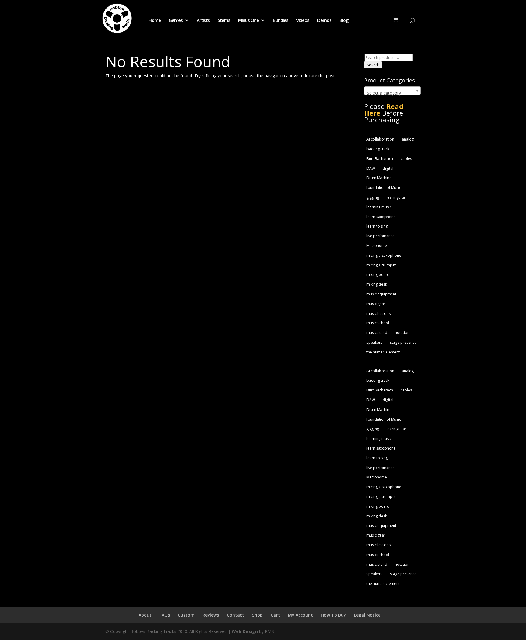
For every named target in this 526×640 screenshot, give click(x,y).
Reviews (210, 615)
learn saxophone (381, 216)
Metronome (376, 245)
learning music (378, 207)
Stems (224, 20)
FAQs (165, 615)
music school (377, 322)
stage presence (403, 342)
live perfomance (380, 235)
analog (408, 139)
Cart (275, 615)
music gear (375, 303)
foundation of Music (383, 187)
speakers (374, 342)
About (145, 615)
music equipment (381, 294)
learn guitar (396, 197)
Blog (344, 20)
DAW (370, 168)
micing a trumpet (381, 265)
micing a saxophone (383, 255)
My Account (300, 615)
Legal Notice (367, 615)
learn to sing (377, 226)
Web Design (245, 631)
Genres (176, 20)
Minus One (248, 20)
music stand (376, 332)
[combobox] (392, 90)
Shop (257, 615)
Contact (235, 615)
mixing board (378, 274)
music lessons (378, 313)
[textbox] (392, 93)
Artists (203, 20)
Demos (324, 20)
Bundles (280, 20)
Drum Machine (378, 177)
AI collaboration (380, 139)
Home (155, 20)
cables (406, 158)
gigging (372, 197)
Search (373, 65)
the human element (383, 352)
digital (388, 168)
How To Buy (333, 615)
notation (402, 332)
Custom (186, 615)
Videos (302, 20)
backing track (377, 148)
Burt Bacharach (379, 158)
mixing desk (376, 284)
